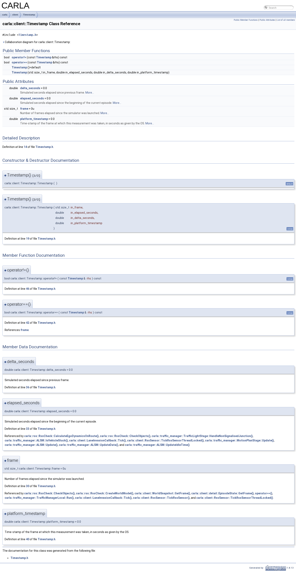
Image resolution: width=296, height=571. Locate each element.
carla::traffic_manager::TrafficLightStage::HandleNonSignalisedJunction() (202, 436)
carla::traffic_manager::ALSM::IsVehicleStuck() (36, 440)
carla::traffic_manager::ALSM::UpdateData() (88, 444)
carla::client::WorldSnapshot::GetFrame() (162, 493)
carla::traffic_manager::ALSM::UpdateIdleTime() (157, 444)
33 (27, 428)
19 (27, 238)
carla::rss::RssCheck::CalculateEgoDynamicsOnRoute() (61, 436)
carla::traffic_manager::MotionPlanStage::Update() (239, 440)
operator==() (263, 493)
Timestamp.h (27, 34)
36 (27, 387)
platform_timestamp (34, 119)
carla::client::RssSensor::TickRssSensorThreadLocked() (165, 440)
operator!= (19, 57)
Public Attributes (267, 20)
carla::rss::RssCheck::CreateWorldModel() (104, 493)
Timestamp (29, 14)
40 (27, 539)
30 (27, 486)
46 (27, 288)
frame (24, 108)
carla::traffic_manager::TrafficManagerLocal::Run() (39, 497)
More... (89, 92)
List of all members (286, 20)
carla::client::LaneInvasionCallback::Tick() (97, 440)
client (15, 14)
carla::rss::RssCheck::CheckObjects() (125, 436)
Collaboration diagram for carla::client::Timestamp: (37, 42)
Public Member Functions (246, 20)
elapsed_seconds (32, 98)
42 (27, 322)
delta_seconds (30, 88)
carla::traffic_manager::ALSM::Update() (31, 444)
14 (25, 146)
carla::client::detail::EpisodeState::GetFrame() (222, 493)
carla (4, 14)
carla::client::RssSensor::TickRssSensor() (161, 497)
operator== (19, 62)
